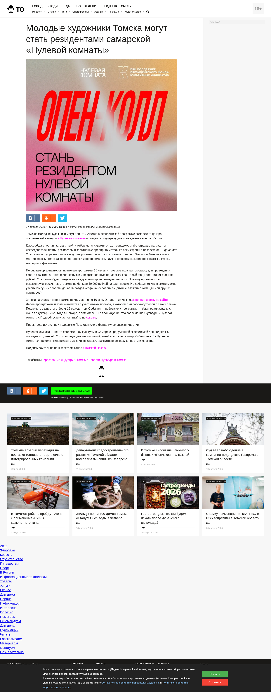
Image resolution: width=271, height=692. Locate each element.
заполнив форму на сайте (150, 299)
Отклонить (215, 682)
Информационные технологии (23, 577)
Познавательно (12, 652)
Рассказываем (11, 639)
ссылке (91, 317)
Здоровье (7, 550)
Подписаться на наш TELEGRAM (71, 390)
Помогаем (7, 617)
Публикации (9, 630)
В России (7, 572)
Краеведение (87, 6)
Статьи (52, 11)
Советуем (7, 648)
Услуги (5, 586)
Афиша (98, 11)
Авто (3, 546)
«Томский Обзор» (95, 348)
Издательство (132, 11)
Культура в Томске (113, 360)
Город (37, 6)
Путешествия (10, 563)
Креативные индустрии (59, 360)
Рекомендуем (10, 621)
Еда (67, 6)
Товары (6, 581)
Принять (215, 674)
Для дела (7, 625)
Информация (10, 603)
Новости (37, 11)
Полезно (6, 612)
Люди (53, 6)
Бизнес (5, 590)
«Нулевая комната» (72, 238)
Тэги (64, 11)
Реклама (114, 11)
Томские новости (88, 360)
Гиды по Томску (117, 6)
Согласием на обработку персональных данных (130, 682)
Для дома (7, 594)
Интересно (8, 608)
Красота (6, 555)
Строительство (11, 559)
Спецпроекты (80, 11)
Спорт (4, 568)
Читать (5, 634)
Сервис (5, 599)
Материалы (9, 643)
